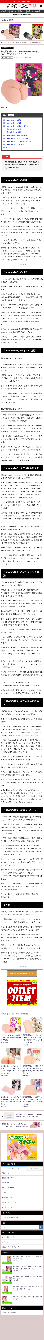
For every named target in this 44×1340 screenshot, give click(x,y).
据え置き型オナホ (8, 1178)
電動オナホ (13, 11)
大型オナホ (30, 11)
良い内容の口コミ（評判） (14, 132)
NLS (7, 107)
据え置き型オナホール (7, 47)
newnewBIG (22, 264)
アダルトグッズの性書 (9, 1312)
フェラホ (5, 1192)
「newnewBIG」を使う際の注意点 (16, 135)
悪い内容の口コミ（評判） (14, 129)
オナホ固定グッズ (8, 1237)
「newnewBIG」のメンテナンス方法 (17, 138)
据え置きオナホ (22, 11)
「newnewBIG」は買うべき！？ (15, 144)
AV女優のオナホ (7, 1197)
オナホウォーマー (8, 1242)
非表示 (11, 115)
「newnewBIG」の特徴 (12, 123)
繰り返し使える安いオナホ (10, 1202)
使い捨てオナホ (7, 1207)
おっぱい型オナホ (8, 1187)
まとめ (7, 147)
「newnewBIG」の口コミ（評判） (16, 126)
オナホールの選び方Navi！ (10, 1217)
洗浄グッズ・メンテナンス (10, 1247)
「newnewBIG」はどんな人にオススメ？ (18, 141)
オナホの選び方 (5, 11)
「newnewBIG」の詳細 (12, 120)
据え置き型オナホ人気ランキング (22, 973)
